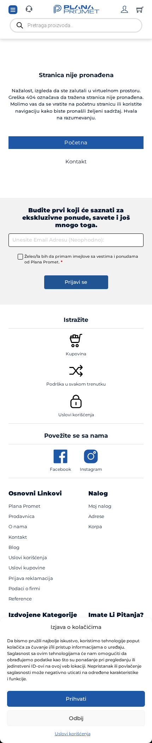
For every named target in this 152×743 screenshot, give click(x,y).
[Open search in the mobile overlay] (76, 25)
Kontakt (76, 161)
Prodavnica (21, 516)
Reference (20, 598)
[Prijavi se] (124, 9)
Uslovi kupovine (26, 567)
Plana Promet (24, 506)
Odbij (76, 718)
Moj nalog (99, 506)
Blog (13, 547)
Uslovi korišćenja (72, 733)
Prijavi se (76, 282)
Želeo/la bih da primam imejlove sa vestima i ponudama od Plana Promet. (81, 259)
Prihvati (76, 698)
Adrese (96, 516)
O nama (17, 526)
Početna (76, 142)
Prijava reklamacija (30, 578)
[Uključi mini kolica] (140, 9)
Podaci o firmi (24, 588)
